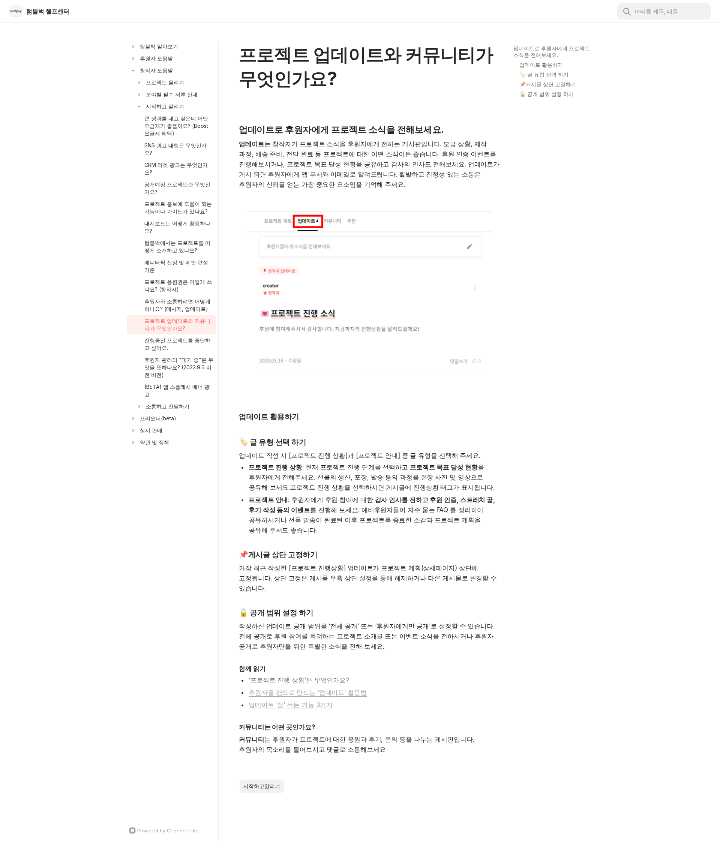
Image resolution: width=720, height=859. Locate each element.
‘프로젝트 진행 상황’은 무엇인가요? (299, 680)
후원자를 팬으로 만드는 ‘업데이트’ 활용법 (308, 692)
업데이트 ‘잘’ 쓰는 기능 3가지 (291, 705)
